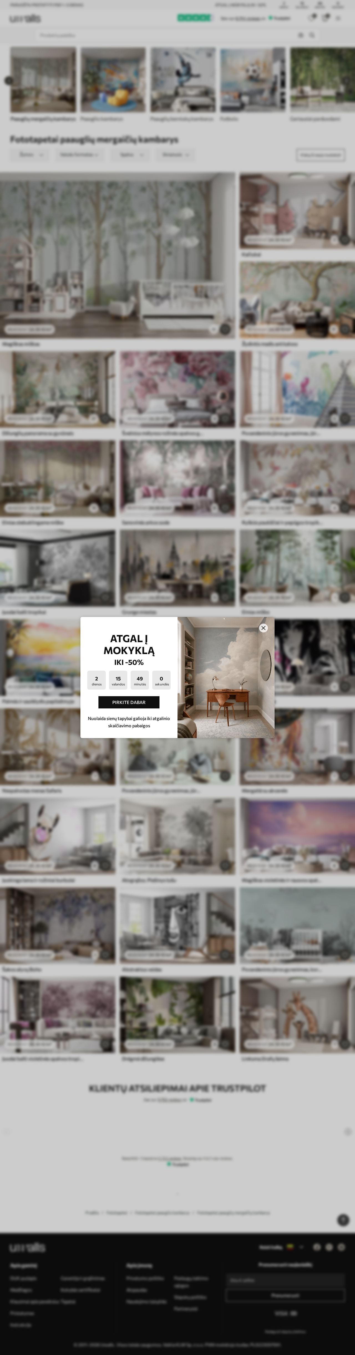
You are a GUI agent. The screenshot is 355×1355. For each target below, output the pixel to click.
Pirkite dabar (129, 702)
